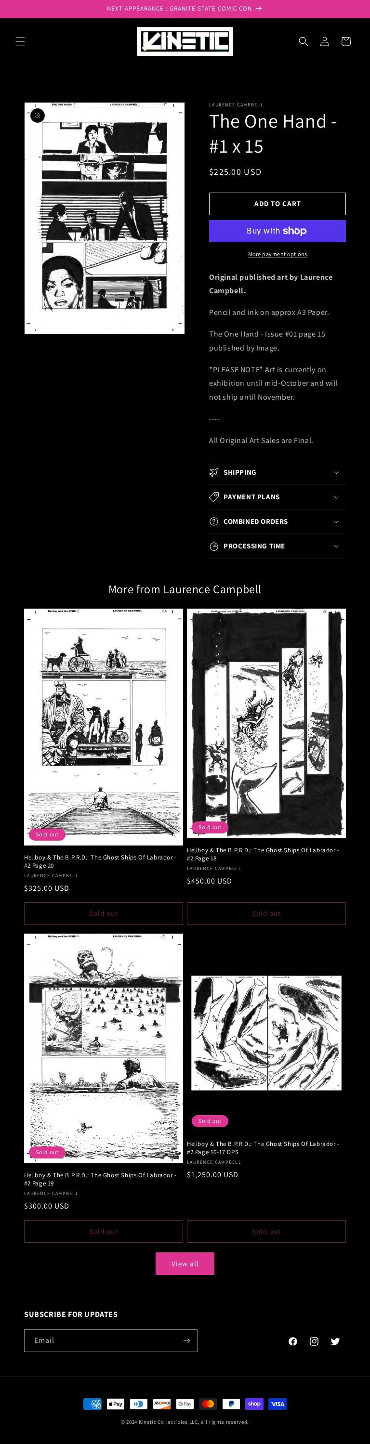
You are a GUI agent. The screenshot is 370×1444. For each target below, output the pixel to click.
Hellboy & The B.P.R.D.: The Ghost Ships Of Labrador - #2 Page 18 (263, 854)
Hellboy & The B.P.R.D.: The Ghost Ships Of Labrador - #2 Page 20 (100, 862)
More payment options (277, 254)
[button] (20, 41)
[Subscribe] (186, 1340)
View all (185, 1263)
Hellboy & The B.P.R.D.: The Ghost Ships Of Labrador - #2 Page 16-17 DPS (263, 1148)
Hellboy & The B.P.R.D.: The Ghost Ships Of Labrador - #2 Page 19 (100, 1179)
